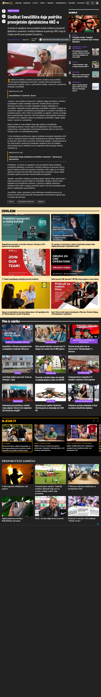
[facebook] (4, 11)
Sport (43, 3)
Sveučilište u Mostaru (26, 201)
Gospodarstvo (61, 3)
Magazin (50, 3)
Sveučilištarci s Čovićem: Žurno (22, 96)
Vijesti (35, 3)
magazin (9, 39)
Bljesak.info (26, 39)
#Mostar (18, 3)
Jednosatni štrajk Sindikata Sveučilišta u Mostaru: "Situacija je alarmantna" (35, 158)
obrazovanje (16, 39)
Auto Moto (81, 3)
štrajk (11, 201)
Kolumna (72, 3)
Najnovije (27, 3)
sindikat (41, 201)
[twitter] (4, 16)
